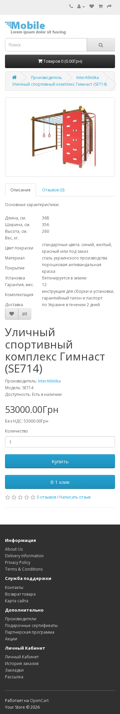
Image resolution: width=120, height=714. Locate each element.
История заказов (21, 663)
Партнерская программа (29, 632)
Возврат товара (20, 594)
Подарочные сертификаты (31, 625)
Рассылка (14, 677)
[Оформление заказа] (109, 6)
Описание (20, 190)
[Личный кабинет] (81, 6)
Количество (16, 431)
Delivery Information (24, 556)
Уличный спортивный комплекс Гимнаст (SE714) (59, 84)
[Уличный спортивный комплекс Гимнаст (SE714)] (60, 137)
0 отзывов (46, 497)
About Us (14, 549)
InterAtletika (87, 77)
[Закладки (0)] (91, 6)
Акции (11, 639)
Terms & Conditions (24, 569)
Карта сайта (16, 601)
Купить (60, 461)
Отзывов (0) (53, 190)
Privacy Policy (17, 562)
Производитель (46, 77)
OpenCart (39, 700)
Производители (20, 619)
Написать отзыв (74, 497)
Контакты (14, 587)
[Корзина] (100, 6)
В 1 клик (60, 482)
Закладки (14, 670)
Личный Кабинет (22, 657)
